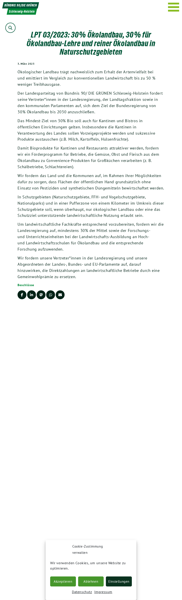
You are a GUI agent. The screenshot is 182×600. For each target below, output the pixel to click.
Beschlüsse (26, 285)
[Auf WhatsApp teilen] (50, 294)
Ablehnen (90, 581)
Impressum (103, 592)
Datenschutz (82, 592)
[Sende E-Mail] (60, 294)
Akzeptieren (63, 581)
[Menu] (173, 7)
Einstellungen (118, 581)
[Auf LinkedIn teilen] (31, 294)
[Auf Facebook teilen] (22, 294)
